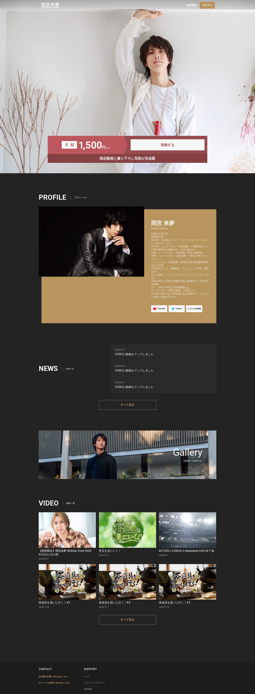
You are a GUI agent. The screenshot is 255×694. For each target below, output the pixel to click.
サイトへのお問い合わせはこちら (54, 683)
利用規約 (88, 689)
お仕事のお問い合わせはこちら (53, 676)
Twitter (178, 309)
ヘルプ (87, 676)
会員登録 (191, 5)
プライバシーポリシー (94, 683)
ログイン (207, 5)
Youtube (161, 309)
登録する (168, 145)
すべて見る (127, 404)
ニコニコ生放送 (194, 309)
